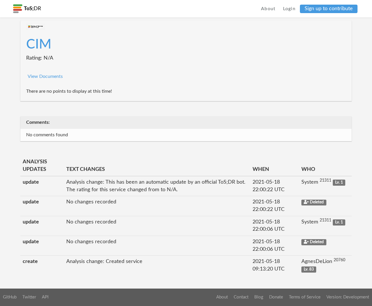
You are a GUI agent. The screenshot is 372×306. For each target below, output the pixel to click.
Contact (241, 297)
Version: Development (347, 297)
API (45, 297)
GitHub (10, 297)
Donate (276, 297)
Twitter (29, 297)
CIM (38, 44)
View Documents (45, 76)
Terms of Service (305, 297)
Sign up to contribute (329, 8)
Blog (258, 297)
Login (289, 8)
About (268, 8)
